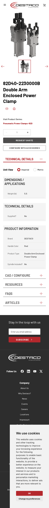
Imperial (25, 169)
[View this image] (24, 66)
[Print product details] (14, 108)
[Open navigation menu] (4, 4)
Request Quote (24, 140)
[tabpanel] (24, 217)
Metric (41, 169)
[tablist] (24, 157)
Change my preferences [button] (29, 499)
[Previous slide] (2, 66)
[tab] (24, 157)
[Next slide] (46, 66)
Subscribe (22, 339)
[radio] (18, 169)
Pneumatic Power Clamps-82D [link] (17, 123)
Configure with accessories (24, 148)
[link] (24, 5)
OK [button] (29, 493)
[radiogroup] (30, 170)
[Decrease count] (6, 132)
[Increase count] (27, 132)
